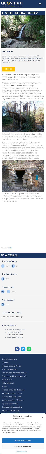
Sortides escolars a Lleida (11, 397)
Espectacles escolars (10, 404)
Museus (5, 386)
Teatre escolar (7, 380)
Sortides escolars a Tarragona (13, 400)
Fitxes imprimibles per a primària (14, 376)
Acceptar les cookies (23, 440)
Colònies (5, 362)
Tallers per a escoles (9, 369)
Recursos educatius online (12, 407)
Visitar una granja (8, 383)
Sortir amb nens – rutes (10, 410)
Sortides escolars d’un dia (11, 366)
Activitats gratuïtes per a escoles (14, 373)
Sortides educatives (9, 359)
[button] (43, 417)
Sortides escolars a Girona (12, 393)
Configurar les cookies (23, 446)
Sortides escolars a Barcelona (13, 390)
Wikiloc (10, 248)
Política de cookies (22, 451)
